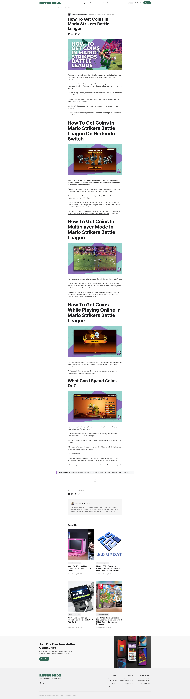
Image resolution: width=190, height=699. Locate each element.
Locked (105, 3)
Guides (52, 7)
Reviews (92, 3)
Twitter (107, 465)
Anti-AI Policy (129, 686)
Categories (46, 7)
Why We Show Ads (127, 678)
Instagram (117, 465)
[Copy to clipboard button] (78, 34)
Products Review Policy (126, 680)
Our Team (114, 683)
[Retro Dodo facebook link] (40, 683)
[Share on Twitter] (72, 34)
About (115, 675)
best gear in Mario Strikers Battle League (106, 205)
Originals (85, 3)
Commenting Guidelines (143, 680)
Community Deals (145, 683)
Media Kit (130, 675)
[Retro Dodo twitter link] (43, 683)
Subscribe (44, 659)
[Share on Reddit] (75, 34)
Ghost (65, 695)
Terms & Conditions (144, 678)
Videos (99, 3)
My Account (113, 680)
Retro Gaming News (74, 563)
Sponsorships (113, 686)
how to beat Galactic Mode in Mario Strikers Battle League (88, 213)
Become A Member (111, 678)
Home (40, 7)
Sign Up (147, 3)
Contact (148, 686)
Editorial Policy (129, 683)
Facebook (100, 465)
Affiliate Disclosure (144, 675)
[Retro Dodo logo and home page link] (50, 3)
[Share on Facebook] (69, 34)
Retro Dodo (72, 695)
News (78, 3)
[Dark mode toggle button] (131, 3)
